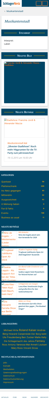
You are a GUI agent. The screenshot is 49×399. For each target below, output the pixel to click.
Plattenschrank (9, 186)
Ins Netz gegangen (11, 190)
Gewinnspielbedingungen (15, 372)
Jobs (5, 362)
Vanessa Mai (23, 344)
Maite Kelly (40, 337)
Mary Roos (17, 348)
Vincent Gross (30, 348)
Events (4, 213)
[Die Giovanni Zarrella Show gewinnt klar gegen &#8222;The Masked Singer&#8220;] (9, 307)
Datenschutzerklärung (13, 379)
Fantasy (40, 341)
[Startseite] (2, 11)
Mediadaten (8, 369)
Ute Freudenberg (12, 337)
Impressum (8, 382)
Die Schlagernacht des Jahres (19, 341)
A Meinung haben (10, 204)
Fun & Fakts (7, 208)
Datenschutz (9, 375)
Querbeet (6, 181)
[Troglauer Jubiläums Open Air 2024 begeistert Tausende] (9, 256)
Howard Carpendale (20, 333)
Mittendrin (6, 195)
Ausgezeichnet (8, 199)
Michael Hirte (11, 330)
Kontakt (6, 366)
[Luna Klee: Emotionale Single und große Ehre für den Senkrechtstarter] (9, 290)
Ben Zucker (28, 337)
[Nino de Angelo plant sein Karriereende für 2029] (9, 238)
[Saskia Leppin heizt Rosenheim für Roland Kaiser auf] (9, 273)
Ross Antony (9, 344)
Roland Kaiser (27, 330)
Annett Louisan (38, 344)
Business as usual (10, 217)
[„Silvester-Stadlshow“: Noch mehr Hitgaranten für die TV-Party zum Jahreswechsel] (24, 128)
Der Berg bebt (38, 334)
